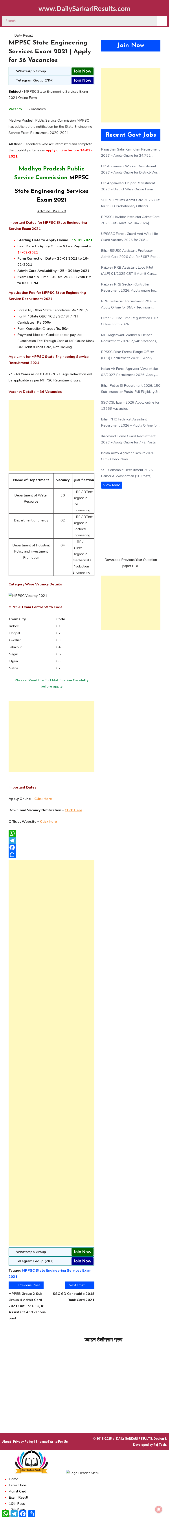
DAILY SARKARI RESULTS (134, 1438)
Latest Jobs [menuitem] (18, 1485)
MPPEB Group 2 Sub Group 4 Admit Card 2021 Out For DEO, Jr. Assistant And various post (27, 1306)
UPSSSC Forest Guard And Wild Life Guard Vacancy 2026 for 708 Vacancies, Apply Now (129, 237)
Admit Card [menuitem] (17, 1491)
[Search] (162, 21)
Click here (48, 821)
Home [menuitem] (13, 1479)
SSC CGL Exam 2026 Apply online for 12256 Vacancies (130, 405)
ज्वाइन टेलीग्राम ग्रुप (103, 1340)
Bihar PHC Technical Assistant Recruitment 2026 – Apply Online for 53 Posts (129, 423)
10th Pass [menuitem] (17, 1503)
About (6, 1441)
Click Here (43, 798)
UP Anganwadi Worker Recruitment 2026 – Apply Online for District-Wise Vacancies (130, 169)
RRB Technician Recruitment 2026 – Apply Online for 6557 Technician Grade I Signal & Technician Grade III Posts (128, 304)
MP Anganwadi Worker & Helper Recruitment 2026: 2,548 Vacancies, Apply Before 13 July (129, 338)
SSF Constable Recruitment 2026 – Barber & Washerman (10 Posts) (128, 473)
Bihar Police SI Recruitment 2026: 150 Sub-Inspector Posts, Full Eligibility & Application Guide (130, 389)
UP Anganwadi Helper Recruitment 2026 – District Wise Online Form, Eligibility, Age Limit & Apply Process (129, 186)
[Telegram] (51, 840)
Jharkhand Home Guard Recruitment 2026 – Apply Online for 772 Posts (128, 439)
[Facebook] (51, 847)
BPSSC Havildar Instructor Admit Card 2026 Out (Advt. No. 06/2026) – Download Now (130, 220)
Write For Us (59, 1441)
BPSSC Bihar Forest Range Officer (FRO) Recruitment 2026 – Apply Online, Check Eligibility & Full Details (129, 355)
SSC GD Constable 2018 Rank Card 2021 (73, 1296)
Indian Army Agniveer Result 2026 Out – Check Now (127, 456)
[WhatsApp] (51, 833)
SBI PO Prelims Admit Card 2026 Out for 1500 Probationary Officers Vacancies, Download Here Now (130, 203)
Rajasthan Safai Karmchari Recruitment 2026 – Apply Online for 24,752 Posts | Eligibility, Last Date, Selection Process (130, 153)
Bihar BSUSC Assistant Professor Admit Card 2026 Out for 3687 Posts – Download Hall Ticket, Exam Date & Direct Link (130, 254)
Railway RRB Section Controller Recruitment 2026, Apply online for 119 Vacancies (128, 288)
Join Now (82, 71)
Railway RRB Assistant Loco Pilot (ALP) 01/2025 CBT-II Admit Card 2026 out (127, 271)
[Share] (51, 854)
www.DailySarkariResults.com (84, 8)
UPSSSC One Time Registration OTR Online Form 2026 (129, 321)
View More (111, 485)
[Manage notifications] (158, 1509)
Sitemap (41, 1441)
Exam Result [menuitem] (18, 1497)
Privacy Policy (23, 1441)
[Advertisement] (51, 435)
